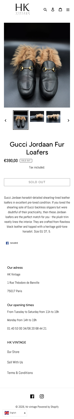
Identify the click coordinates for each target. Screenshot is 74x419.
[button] (15, 412)
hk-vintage (31, 407)
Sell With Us (15, 362)
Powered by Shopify (48, 407)
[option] (21, 119)
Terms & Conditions (20, 372)
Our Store (13, 352)
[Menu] (68, 9)
